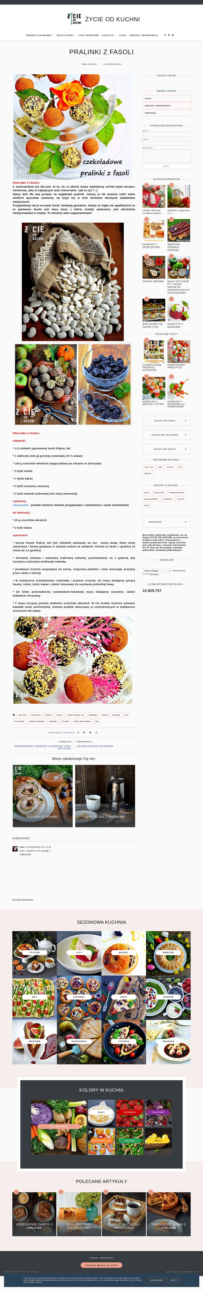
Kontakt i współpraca (101, 1258)
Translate (153, 574)
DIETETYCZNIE (65, 35)
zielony (181, 499)
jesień (104, 715)
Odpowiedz (25, 854)
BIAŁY (147, 493)
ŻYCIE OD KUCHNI (112, 19)
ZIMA (97, 721)
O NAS (148, 99)
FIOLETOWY (159, 493)
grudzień (93, 715)
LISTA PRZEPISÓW (88, 35)
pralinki (53, 721)
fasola (59, 715)
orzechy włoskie (37, 721)
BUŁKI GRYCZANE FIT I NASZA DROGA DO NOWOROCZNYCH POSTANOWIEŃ (178, 287)
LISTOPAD (116, 715)
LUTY (127, 715)
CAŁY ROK (22, 715)
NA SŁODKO (19, 721)
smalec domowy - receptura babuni (152, 212)
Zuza (22, 847)
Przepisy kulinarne (39, 35)
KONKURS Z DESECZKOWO (151, 246)
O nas (122, 35)
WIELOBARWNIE (151, 499)
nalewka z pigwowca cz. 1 (178, 212)
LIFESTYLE (108, 35)
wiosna (147, 473)
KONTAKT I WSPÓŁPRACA (144, 35)
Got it (174, 1280)
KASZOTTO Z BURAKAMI (175, 325)
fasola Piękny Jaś (75, 715)
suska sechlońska (82, 721)
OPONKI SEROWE (153, 281)
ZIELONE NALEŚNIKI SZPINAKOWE (95, 746)
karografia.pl (190, 1271)
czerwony (168, 499)
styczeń (65, 721)
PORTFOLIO (150, 113)
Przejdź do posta (43, 823)
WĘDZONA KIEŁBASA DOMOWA (173, 247)
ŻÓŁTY (147, 505)
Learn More (156, 1280)
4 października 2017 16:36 (38, 847)
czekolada (36, 715)
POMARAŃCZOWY (176, 493)
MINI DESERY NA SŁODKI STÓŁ (153, 325)
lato (180, 467)
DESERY (48, 715)
